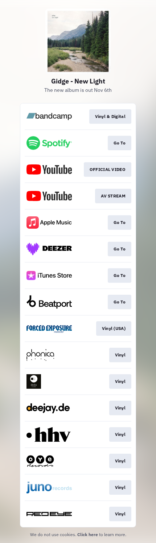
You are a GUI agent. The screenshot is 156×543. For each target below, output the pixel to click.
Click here (87, 534)
